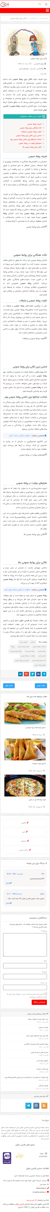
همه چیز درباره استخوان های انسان (37, 1036)
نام (45, 961)
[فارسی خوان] (5, 4)
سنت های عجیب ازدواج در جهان (38, 1019)
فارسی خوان (42, 656)
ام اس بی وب (31, 1200)
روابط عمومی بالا (29, 651)
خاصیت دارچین (43, 1027)
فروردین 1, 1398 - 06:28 (15, 874)
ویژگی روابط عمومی (39, 665)
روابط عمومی (41, 651)
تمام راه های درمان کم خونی (39, 1052)
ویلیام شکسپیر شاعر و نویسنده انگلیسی (36, 1044)
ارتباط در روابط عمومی (39, 647)
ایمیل (44, 972)
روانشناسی (32, 18)
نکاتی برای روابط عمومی (22, 660)
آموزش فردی (23, 642)
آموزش (33, 642)
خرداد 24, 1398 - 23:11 (14, 894)
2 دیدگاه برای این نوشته (37, 863)
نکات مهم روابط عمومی (38, 660)
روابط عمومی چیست (16, 651)
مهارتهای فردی (24, 68)
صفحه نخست (43, 18)
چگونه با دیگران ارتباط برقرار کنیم (17, 589)
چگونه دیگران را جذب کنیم (19, 435)
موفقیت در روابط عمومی (28, 656)
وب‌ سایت (43, 982)
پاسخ (8, 883)
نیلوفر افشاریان (39, 63)
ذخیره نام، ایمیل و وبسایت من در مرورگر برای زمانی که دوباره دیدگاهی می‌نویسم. (27, 995)
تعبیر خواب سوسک (42, 1069)
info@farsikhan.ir (39, 1192)
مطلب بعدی (41, 685)
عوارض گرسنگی (43, 1085)
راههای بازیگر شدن (42, 1060)
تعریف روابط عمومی (23, 647)
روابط (12, 647)
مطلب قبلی (9, 685)
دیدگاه (44, 931)
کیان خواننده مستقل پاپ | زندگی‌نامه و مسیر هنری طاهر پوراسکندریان (26, 1077)
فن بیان (32, 68)
